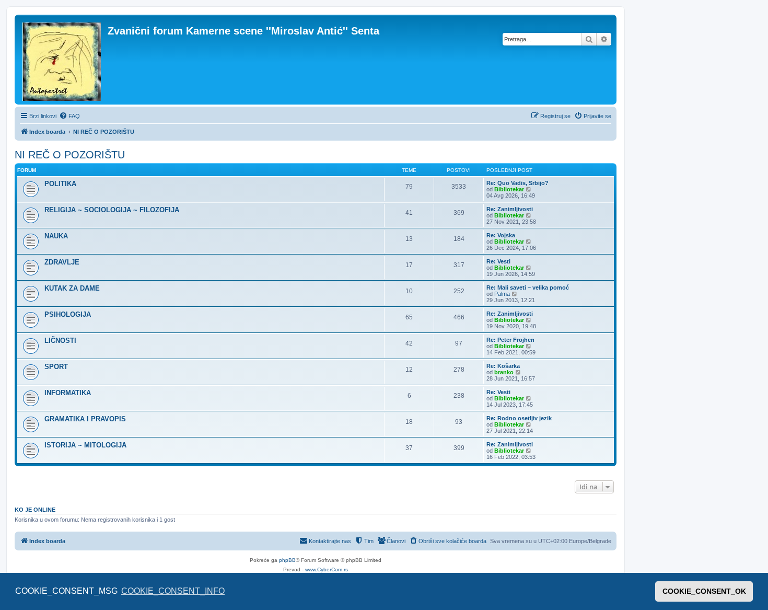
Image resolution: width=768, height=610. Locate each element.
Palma (502, 294)
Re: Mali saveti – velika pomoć (527, 287)
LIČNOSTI (60, 340)
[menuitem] (69, 116)
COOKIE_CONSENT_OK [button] (704, 591)
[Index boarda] (62, 59)
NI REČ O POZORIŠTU (70, 154)
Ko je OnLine (35, 510)
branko (504, 372)
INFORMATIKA (67, 393)
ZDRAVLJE (61, 262)
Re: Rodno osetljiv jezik (519, 418)
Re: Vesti (498, 261)
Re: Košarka (503, 366)
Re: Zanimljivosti (509, 209)
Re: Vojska (500, 235)
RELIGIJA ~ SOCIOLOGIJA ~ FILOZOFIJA (111, 210)
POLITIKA (60, 184)
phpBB (287, 560)
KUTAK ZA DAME (72, 288)
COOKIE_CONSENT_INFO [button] (173, 590)
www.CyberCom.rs (326, 569)
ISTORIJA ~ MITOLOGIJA (85, 445)
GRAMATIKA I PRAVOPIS (85, 419)
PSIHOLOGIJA (67, 314)
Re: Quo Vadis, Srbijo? (517, 183)
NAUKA (56, 236)
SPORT (56, 367)
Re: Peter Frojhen (510, 340)
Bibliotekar (509, 189)
